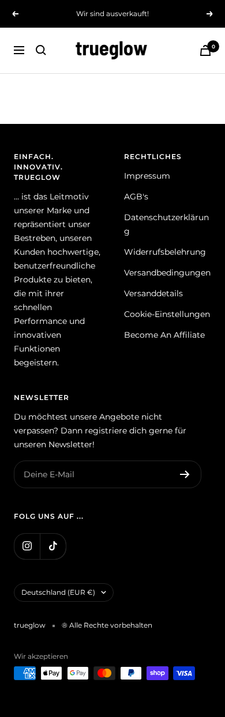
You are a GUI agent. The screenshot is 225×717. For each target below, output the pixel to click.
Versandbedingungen (167, 272)
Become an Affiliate (164, 335)
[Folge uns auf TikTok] (53, 546)
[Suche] (41, 50)
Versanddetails (153, 293)
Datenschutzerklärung (166, 224)
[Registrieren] (185, 474)
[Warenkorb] (205, 50)
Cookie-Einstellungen (167, 314)
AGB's (136, 196)
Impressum (147, 176)
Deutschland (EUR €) (58, 592)
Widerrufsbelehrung (165, 252)
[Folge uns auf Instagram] (27, 546)
